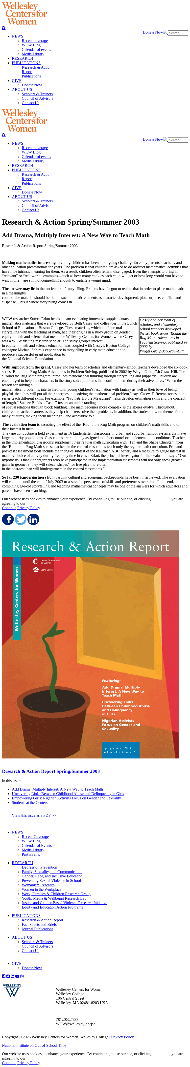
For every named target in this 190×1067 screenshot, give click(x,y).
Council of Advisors (37, 946)
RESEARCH (22, 863)
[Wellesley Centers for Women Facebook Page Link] (3, 976)
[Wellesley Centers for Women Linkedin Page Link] (12, 976)
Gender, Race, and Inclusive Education (52, 876)
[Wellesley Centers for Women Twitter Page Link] (8, 976)
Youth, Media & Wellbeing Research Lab (54, 898)
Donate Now (153, 32)
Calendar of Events (37, 845)
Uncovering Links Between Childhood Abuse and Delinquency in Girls (68, 794)
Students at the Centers (30, 802)
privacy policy (37, 503)
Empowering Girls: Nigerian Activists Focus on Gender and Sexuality (66, 798)
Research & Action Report (42, 920)
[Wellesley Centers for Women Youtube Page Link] (17, 976)
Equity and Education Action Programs (52, 907)
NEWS (17, 832)
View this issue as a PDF (31, 815)
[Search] (4, 28)
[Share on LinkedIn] (32, 519)
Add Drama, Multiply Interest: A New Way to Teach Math (57, 789)
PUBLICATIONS (26, 915)
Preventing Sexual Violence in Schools (52, 880)
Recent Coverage (35, 836)
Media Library (33, 850)
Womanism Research (38, 885)
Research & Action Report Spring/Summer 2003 (51, 771)
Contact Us (30, 951)
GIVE (17, 963)
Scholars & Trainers (37, 942)
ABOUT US (22, 937)
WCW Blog (31, 841)
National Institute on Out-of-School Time (34, 1045)
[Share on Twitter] (20, 519)
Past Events (31, 854)
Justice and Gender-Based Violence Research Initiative (64, 903)
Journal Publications (37, 929)
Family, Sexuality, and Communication (52, 872)
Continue (160, 499)
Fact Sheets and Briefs (39, 924)
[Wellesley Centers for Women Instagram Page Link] (22, 976)
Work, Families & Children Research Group (56, 894)
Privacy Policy (28, 508)
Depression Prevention (39, 867)
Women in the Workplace (41, 889)
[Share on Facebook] (7, 519)
